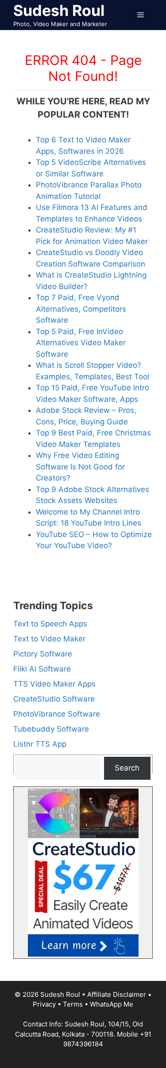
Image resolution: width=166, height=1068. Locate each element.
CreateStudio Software (54, 698)
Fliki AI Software (42, 668)
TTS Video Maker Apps (54, 683)
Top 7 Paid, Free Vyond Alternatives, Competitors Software (81, 308)
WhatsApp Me (111, 1004)
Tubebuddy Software (51, 729)
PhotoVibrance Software (56, 713)
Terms (73, 1004)
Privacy (44, 1004)
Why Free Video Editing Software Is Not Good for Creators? (80, 466)
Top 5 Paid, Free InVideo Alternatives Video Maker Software (81, 343)
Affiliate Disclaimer (116, 994)
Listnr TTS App (39, 744)
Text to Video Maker (49, 638)
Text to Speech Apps (50, 623)
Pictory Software (42, 653)
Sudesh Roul (58, 10)
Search (127, 767)
